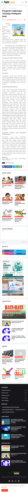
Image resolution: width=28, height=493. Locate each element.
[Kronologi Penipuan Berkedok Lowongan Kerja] (5, 448)
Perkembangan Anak (11, 8)
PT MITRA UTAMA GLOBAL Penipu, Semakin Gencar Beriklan (18, 330)
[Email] (20, 166)
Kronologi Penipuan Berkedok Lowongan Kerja (17, 446)
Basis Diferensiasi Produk (6, 377)
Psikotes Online (14, 392)
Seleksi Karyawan (14, 395)
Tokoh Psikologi (14, 400)
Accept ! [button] (4, 490)
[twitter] (12, 481)
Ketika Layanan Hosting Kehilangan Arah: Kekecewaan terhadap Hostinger (18, 436)
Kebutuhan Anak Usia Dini (7, 186)
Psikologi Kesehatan (14, 390)
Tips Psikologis (14, 398)
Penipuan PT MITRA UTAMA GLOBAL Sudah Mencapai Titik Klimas (19, 337)
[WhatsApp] (17, 166)
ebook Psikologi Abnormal (8, 412)
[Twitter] (14, 166)
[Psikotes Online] (13, 277)
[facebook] (9, 481)
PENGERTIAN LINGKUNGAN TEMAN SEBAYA (20, 203)
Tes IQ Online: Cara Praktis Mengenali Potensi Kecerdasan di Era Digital (18, 421)
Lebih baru (4, 242)
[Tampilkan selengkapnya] (23, 166)
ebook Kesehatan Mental (7, 409)
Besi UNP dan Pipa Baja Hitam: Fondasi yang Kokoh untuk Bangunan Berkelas (7, 361)
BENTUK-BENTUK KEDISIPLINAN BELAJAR (19, 220)
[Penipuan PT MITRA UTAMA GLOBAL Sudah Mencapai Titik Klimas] (6, 338)
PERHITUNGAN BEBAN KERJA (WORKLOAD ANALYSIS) (20, 360)
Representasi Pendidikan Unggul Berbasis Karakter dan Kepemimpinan (18, 428)
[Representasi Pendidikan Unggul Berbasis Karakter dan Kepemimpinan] (5, 429)
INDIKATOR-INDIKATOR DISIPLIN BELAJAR (7, 219)
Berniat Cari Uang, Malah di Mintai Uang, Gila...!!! (18, 322)
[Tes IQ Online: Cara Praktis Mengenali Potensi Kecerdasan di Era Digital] (5, 421)
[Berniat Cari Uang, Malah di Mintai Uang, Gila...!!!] (6, 323)
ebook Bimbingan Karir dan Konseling (10, 407)
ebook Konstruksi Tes (20, 409)
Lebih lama (24, 242)
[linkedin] (19, 481)
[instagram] (15, 481)
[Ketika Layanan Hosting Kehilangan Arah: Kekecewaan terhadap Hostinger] (5, 437)
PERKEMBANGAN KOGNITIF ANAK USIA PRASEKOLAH (20, 187)
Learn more (3, 487)
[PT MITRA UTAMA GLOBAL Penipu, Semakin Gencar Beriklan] (6, 330)
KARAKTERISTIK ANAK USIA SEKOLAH (7, 203)
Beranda (4, 8)
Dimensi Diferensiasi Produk (19, 377)
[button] (2, 2)
